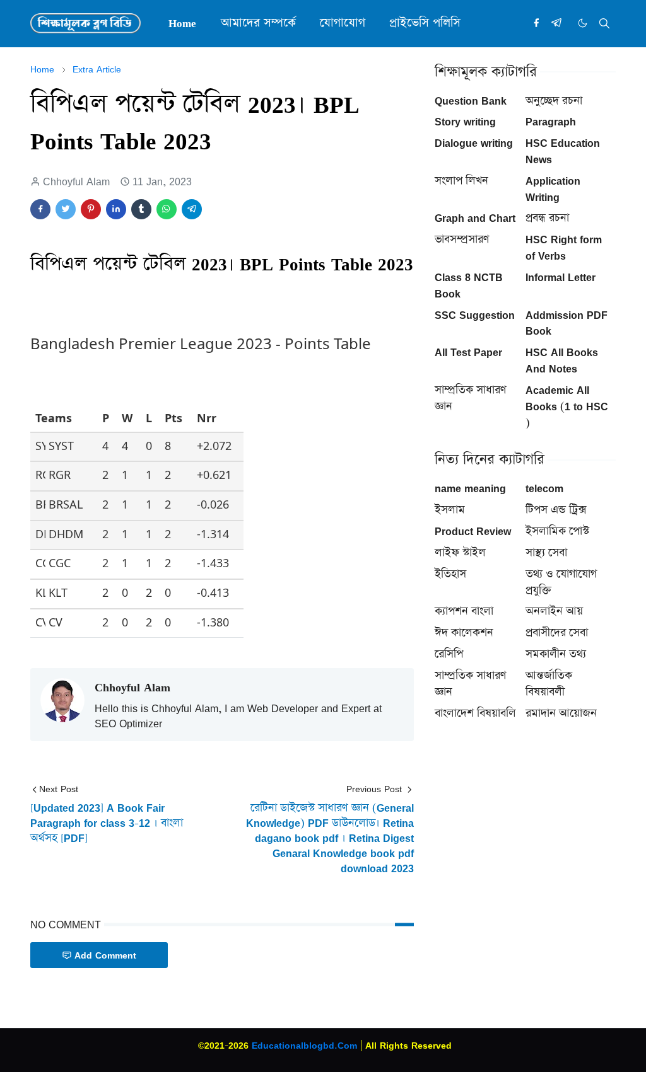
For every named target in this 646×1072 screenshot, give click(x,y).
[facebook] (536, 23)
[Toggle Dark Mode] (582, 23)
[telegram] (556, 23)
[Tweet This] (66, 209)
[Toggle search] (604, 23)
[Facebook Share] (40, 209)
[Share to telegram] (192, 209)
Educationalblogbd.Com (304, 1045)
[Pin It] (91, 209)
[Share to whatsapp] (166, 209)
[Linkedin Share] (116, 209)
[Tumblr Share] (141, 209)
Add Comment (105, 955)
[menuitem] (182, 23)
